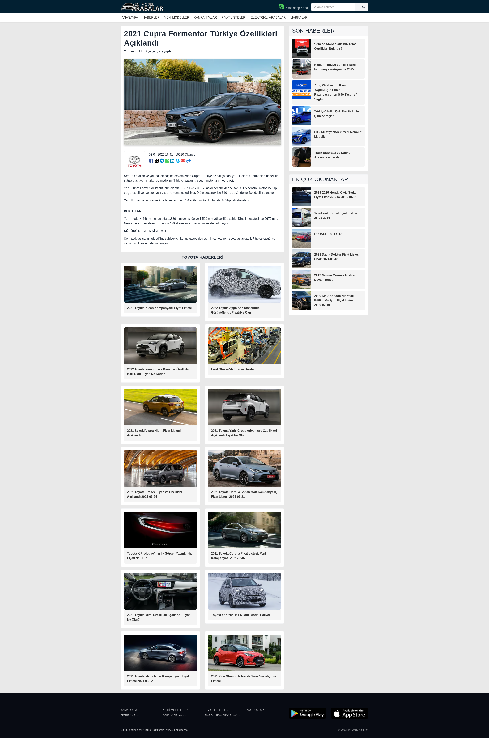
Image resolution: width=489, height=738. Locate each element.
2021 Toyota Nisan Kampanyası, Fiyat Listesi (159, 308)
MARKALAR (299, 17)
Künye (169, 729)
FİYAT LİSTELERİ (234, 17)
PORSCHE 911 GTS (328, 233)
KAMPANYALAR (205, 17)
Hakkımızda (181, 729)
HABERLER (151, 17)
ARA (362, 7)
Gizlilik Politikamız (153, 729)
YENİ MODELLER (176, 17)
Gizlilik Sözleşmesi (131, 729)
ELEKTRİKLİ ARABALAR (268, 17)
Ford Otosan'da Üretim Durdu (232, 369)
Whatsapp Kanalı (297, 8)
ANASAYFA (130, 17)
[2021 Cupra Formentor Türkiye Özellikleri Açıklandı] (151, 160)
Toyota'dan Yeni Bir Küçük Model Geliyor (240, 615)
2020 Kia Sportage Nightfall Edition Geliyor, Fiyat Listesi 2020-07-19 (334, 300)
